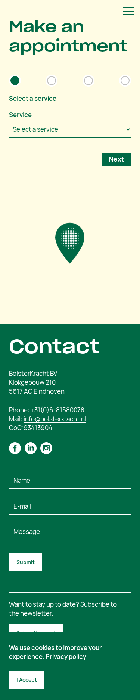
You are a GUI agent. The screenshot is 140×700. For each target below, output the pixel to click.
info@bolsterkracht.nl (55, 419)
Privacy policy (66, 656)
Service (20, 114)
